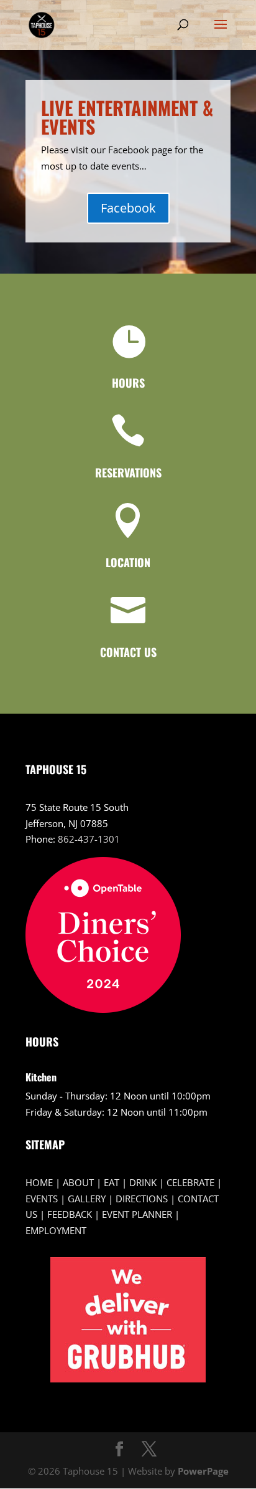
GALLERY (87, 1198)
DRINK (143, 1182)
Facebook (128, 207)
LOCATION (128, 562)
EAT (111, 1182)
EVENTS (41, 1198)
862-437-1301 (89, 839)
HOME (39, 1182)
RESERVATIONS (128, 472)
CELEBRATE (190, 1182)
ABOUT (78, 1182)
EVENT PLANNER (137, 1214)
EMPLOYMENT (55, 1230)
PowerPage (203, 1471)
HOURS (128, 383)
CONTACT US (128, 652)
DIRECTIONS (142, 1198)
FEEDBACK (69, 1214)
